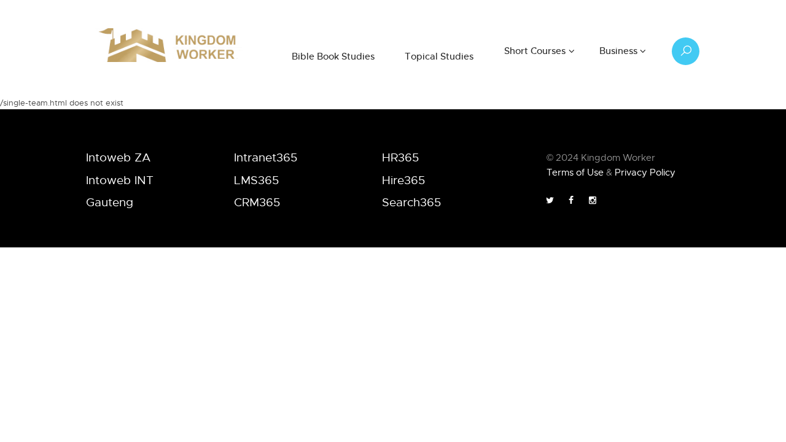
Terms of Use (575, 172)
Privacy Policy (645, 172)
